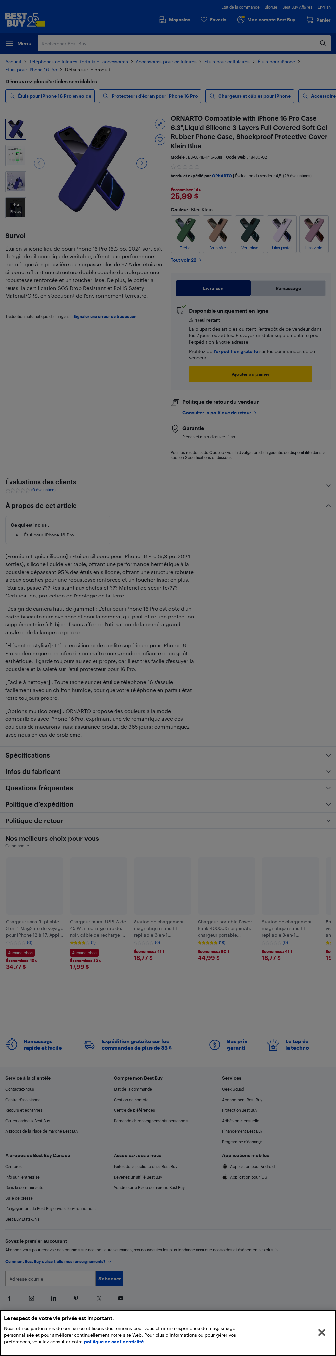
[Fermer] (321, 1333)
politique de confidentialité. (114, 1341)
